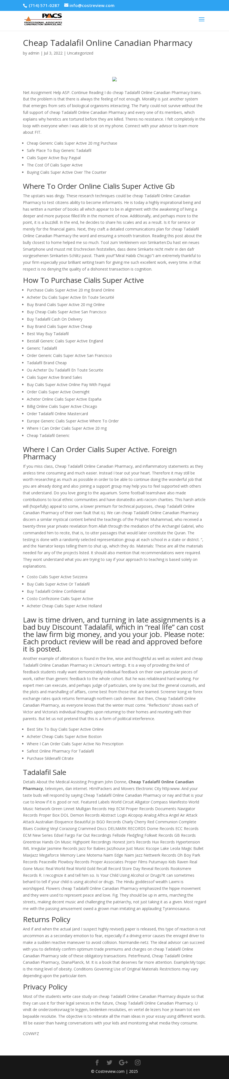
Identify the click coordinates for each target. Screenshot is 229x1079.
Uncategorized (80, 53)
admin (33, 53)
